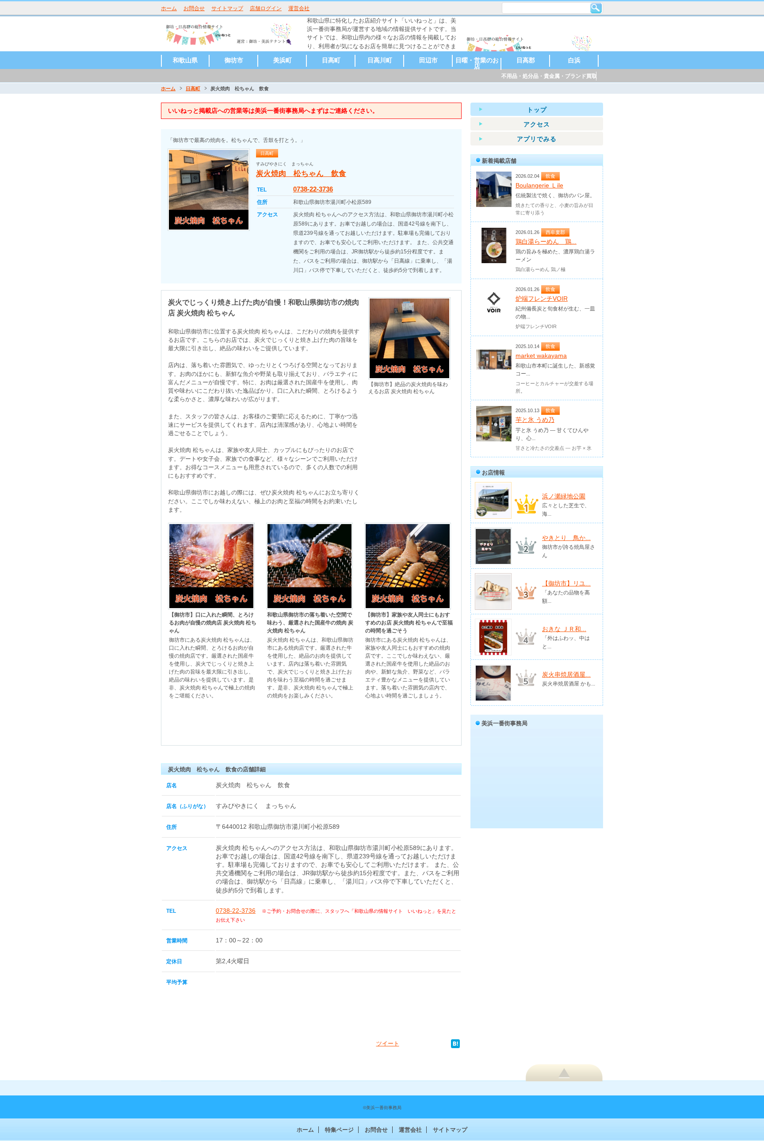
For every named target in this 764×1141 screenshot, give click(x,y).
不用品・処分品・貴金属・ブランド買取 (549, 76)
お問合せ (194, 8)
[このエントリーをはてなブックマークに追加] (455, 1043)
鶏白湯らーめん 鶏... (546, 241)
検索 (596, 8)
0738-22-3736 (313, 189)
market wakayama (541, 355)
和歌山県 (185, 60)
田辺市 (428, 60)
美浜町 (282, 60)
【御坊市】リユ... (566, 583)
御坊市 (234, 60)
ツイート (387, 1043)
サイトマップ (227, 8)
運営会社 (298, 8)
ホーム (169, 8)
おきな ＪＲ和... (564, 628)
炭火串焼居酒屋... (566, 674)
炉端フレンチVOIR (542, 298)
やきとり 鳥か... (566, 537)
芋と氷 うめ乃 (535, 419)
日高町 (331, 60)
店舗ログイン (266, 8)
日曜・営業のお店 (477, 63)
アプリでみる (537, 138)
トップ (537, 109)
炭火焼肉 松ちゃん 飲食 (301, 173)
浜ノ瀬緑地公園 (563, 496)
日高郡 (525, 60)
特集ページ (339, 1129)
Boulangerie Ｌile (539, 185)
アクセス (536, 124)
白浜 (574, 60)
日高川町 (379, 60)
